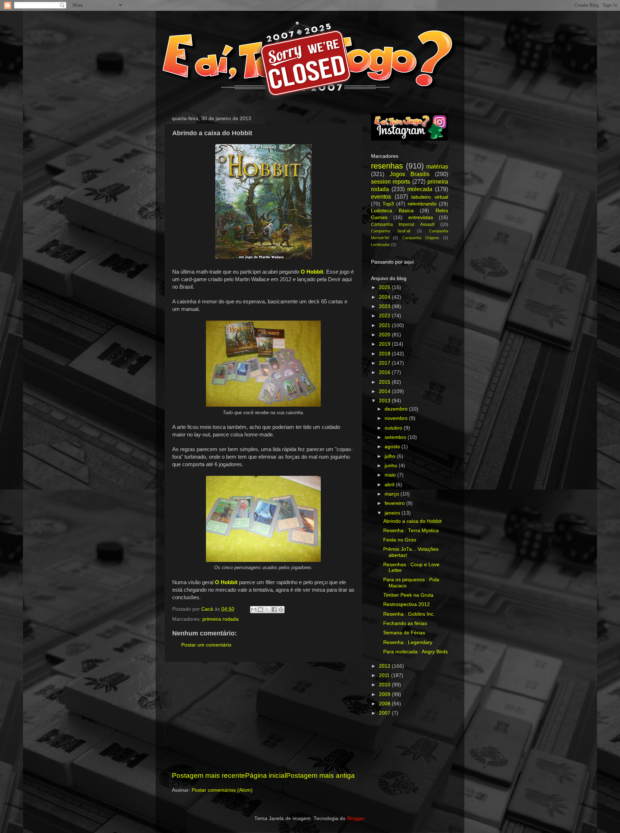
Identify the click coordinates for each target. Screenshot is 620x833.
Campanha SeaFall (390, 231)
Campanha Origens (420, 238)
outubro (394, 428)
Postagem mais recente (208, 775)
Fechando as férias (405, 623)
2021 (385, 325)
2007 (385, 713)
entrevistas (420, 217)
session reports (390, 181)
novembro (397, 418)
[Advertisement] (263, 716)
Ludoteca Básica (392, 210)
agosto (393, 446)
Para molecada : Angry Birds (415, 651)
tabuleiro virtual (429, 197)
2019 (385, 344)
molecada (419, 189)
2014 (385, 391)
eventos (381, 196)
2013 (385, 400)
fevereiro (395, 503)
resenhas (387, 165)
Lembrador (380, 244)
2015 (385, 382)
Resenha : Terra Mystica (411, 530)
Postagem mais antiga (320, 775)
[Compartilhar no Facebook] (274, 609)
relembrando (422, 204)
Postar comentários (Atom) (222, 790)
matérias (437, 166)
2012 (385, 666)
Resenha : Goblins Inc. (409, 614)
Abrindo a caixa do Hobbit (412, 521)
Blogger (355, 818)
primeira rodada (220, 619)
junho (392, 465)
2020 (385, 334)
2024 (385, 297)
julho (391, 456)
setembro (396, 437)
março (392, 494)
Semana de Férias (404, 632)
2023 (385, 306)
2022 (385, 315)
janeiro (393, 513)
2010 (385, 684)
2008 (385, 703)
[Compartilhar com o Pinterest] (281, 609)
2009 (385, 694)
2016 (385, 372)
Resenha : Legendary (407, 642)
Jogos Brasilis (409, 174)
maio (391, 475)
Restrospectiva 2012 (406, 604)
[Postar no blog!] (260, 609)
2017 (385, 363)
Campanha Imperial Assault (403, 224)
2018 (385, 353)
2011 (385, 675)
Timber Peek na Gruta (408, 595)
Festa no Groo (399, 540)
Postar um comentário (206, 645)
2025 (385, 287)
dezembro (397, 409)
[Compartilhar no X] (267, 609)
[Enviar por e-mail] (253, 609)
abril (390, 484)
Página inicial (265, 775)
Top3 (388, 204)
